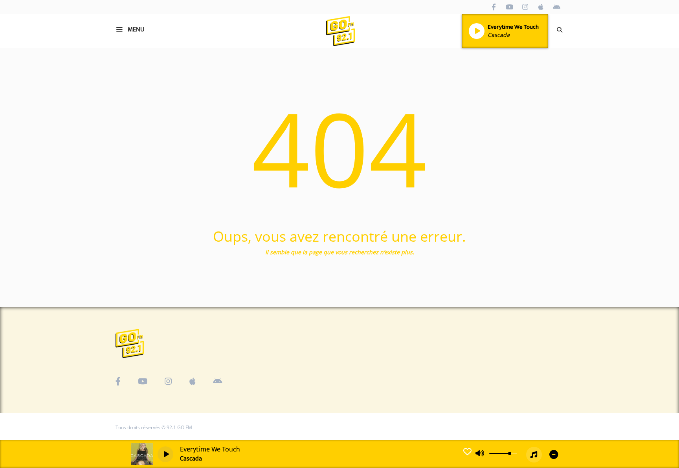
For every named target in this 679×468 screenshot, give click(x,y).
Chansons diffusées (39, 148)
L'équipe (22, 182)
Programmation (33, 114)
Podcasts (23, 131)
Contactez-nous (33, 290)
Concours (24, 165)
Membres (24, 199)
